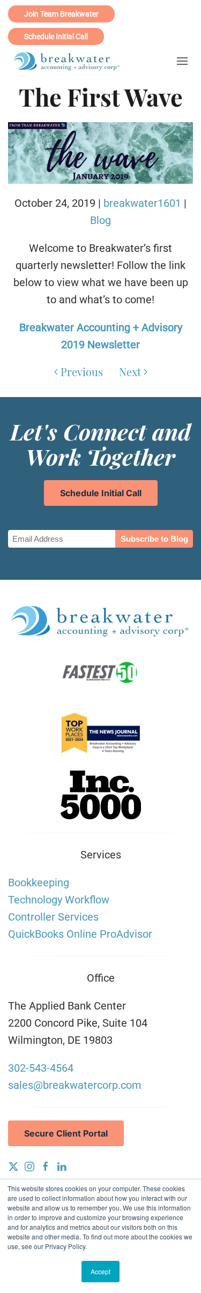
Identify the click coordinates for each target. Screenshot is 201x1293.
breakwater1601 (142, 203)
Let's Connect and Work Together (100, 444)
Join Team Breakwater (61, 14)
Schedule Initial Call (56, 36)
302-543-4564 (40, 1068)
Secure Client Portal (66, 1133)
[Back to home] (67, 61)
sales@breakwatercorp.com (75, 1085)
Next (130, 371)
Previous (82, 371)
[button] (182, 61)
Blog (100, 220)
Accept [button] (100, 1271)
